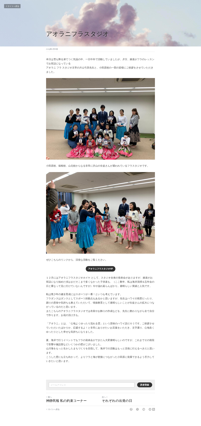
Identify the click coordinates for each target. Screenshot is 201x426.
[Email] (150, 409)
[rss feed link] (153, 409)
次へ (104, 397)
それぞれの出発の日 (117, 401)
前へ (50, 397)
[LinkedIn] (143, 409)
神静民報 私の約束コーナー (66, 401)
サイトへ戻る (13, 6)
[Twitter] (137, 409)
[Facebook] (131, 409)
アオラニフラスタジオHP (100, 268)
